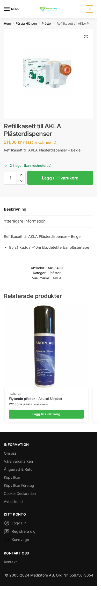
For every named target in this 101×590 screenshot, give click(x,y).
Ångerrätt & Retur (19, 469)
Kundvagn (20, 539)
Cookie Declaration (20, 493)
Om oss (10, 453)
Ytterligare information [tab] (25, 221)
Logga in (19, 523)
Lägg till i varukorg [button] (46, 414)
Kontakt (10, 562)
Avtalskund (13, 501)
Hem (7, 23)
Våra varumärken (18, 461)
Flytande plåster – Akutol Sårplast (35, 399)
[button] (89, 9)
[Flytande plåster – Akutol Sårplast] (46, 346)
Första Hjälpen (26, 23)
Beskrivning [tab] (15, 209)
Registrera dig (23, 531)
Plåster (47, 23)
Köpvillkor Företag (19, 485)
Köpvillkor (12, 477)
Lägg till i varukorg (60, 178)
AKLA (57, 278)
